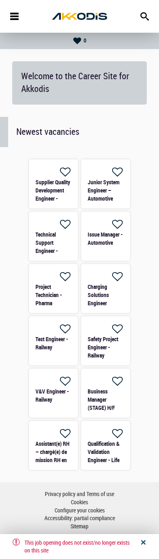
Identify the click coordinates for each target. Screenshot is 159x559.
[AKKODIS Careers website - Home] (79, 16)
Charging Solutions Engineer (98, 295)
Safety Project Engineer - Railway (103, 347)
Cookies (79, 502)
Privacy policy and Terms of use (79, 494)
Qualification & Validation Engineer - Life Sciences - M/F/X (103, 460)
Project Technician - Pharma (48, 295)
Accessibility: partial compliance (79, 518)
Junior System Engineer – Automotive (103, 190)
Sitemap (79, 526)
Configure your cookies (80, 510)
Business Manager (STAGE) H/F (101, 399)
